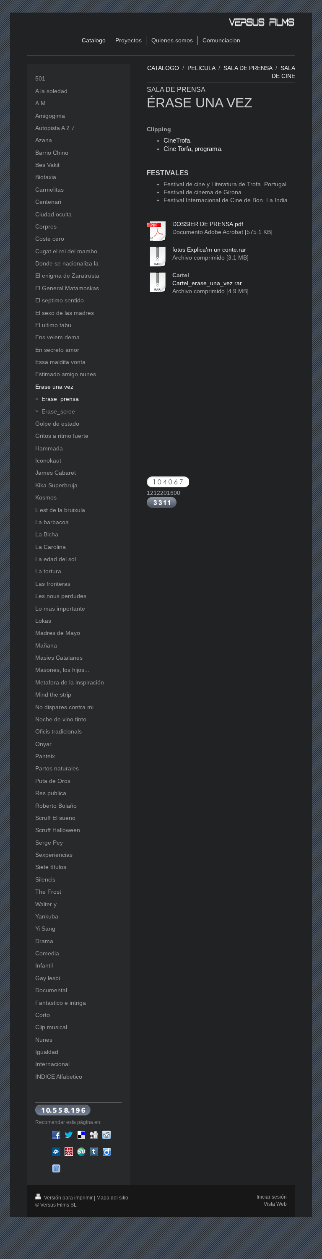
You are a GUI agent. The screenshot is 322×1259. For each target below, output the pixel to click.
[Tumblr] (94, 1151)
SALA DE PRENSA (247, 68)
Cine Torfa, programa (192, 149)
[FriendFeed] (56, 1168)
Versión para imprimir (68, 1198)
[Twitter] (69, 1135)
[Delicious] (81, 1135)
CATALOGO (163, 68)
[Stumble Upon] (81, 1151)
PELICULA (201, 68)
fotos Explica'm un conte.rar (209, 249)
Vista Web (275, 1204)
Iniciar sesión (272, 1197)
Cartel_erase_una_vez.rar (207, 283)
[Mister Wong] (69, 1151)
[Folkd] (56, 1151)
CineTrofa (177, 140)
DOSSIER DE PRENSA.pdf (207, 224)
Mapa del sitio (112, 1198)
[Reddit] (106, 1135)
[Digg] (94, 1135)
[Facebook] (56, 1135)
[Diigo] (106, 1151)
